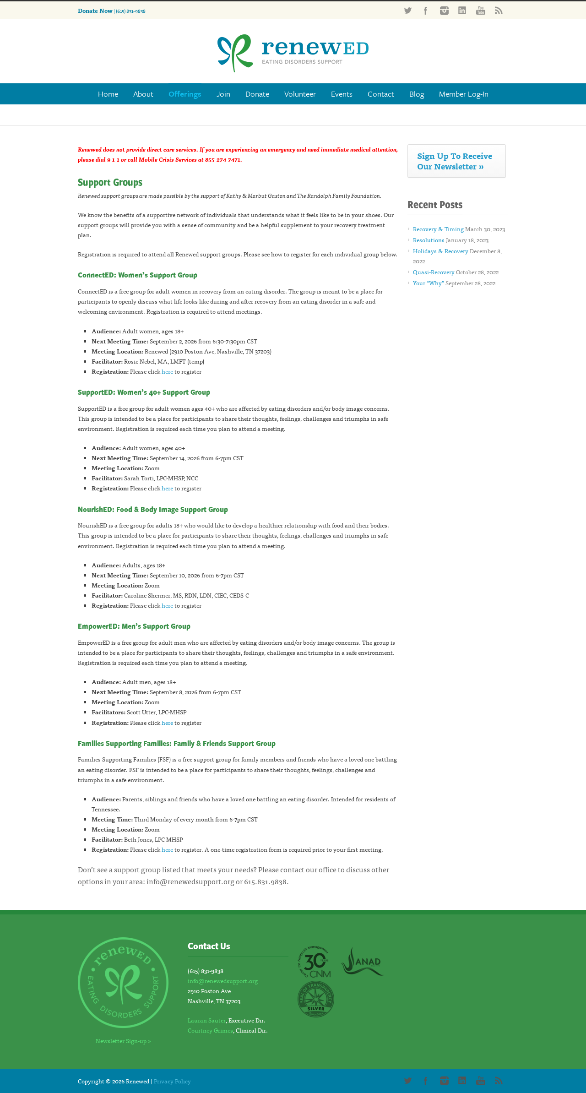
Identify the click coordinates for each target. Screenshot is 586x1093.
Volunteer (300, 93)
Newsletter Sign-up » (123, 1040)
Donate (257, 93)
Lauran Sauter (207, 1020)
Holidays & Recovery (440, 251)
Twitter (407, 10)
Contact (381, 93)
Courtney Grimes (210, 1030)
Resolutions (429, 240)
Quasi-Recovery (434, 272)
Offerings (184, 93)
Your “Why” (428, 283)
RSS (499, 10)
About (143, 93)
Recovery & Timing (438, 229)
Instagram (444, 10)
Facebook (426, 10)
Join (223, 93)
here (167, 371)
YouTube (481, 10)
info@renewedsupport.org (190, 881)
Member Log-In (463, 93)
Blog (416, 93)
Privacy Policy (172, 1081)
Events (342, 93)
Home (108, 93)
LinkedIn (462, 10)
